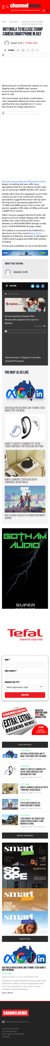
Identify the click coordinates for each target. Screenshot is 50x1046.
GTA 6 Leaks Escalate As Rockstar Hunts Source (30, 804)
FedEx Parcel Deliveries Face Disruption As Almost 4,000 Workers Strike (32, 821)
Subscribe (25, 695)
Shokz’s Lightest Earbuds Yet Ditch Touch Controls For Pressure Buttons (33, 772)
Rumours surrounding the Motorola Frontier (24, 181)
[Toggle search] (7, 6)
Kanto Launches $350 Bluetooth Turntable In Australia (34, 788)
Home (4, 22)
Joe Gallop (37, 759)
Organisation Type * (12, 682)
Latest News (13, 22)
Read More (7, 993)
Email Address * (11, 671)
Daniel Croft (21, 271)
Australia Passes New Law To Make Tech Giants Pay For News (33, 755)
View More (7, 844)
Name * (7, 660)
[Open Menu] (3, 7)
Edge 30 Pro (36, 233)
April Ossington (39, 827)
